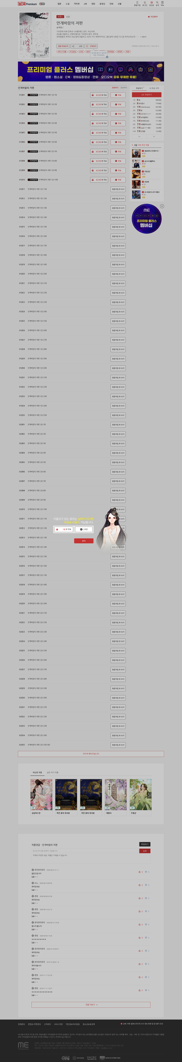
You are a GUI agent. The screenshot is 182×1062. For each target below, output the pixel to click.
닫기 (83, 541)
